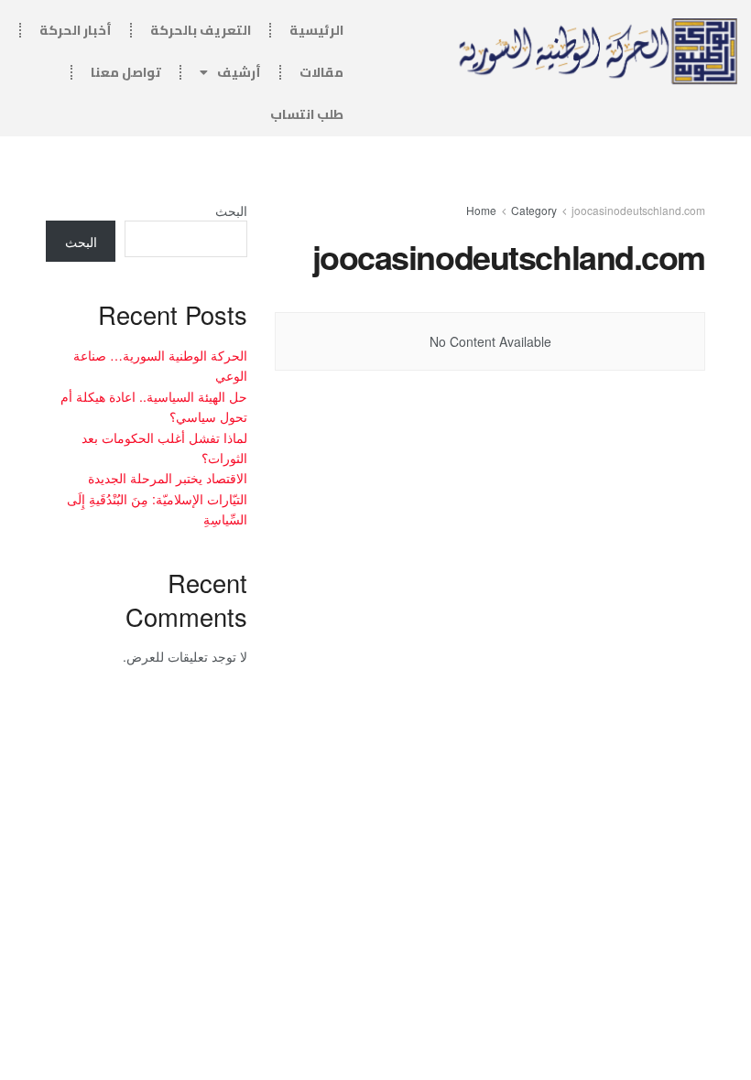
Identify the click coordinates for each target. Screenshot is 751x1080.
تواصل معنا (126, 72)
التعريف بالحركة (200, 30)
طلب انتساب (306, 114)
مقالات (321, 72)
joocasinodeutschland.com (638, 210)
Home (481, 210)
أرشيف (239, 72)
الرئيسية (316, 30)
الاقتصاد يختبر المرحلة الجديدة (167, 478)
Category (534, 210)
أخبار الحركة (75, 30)
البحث (231, 210)
